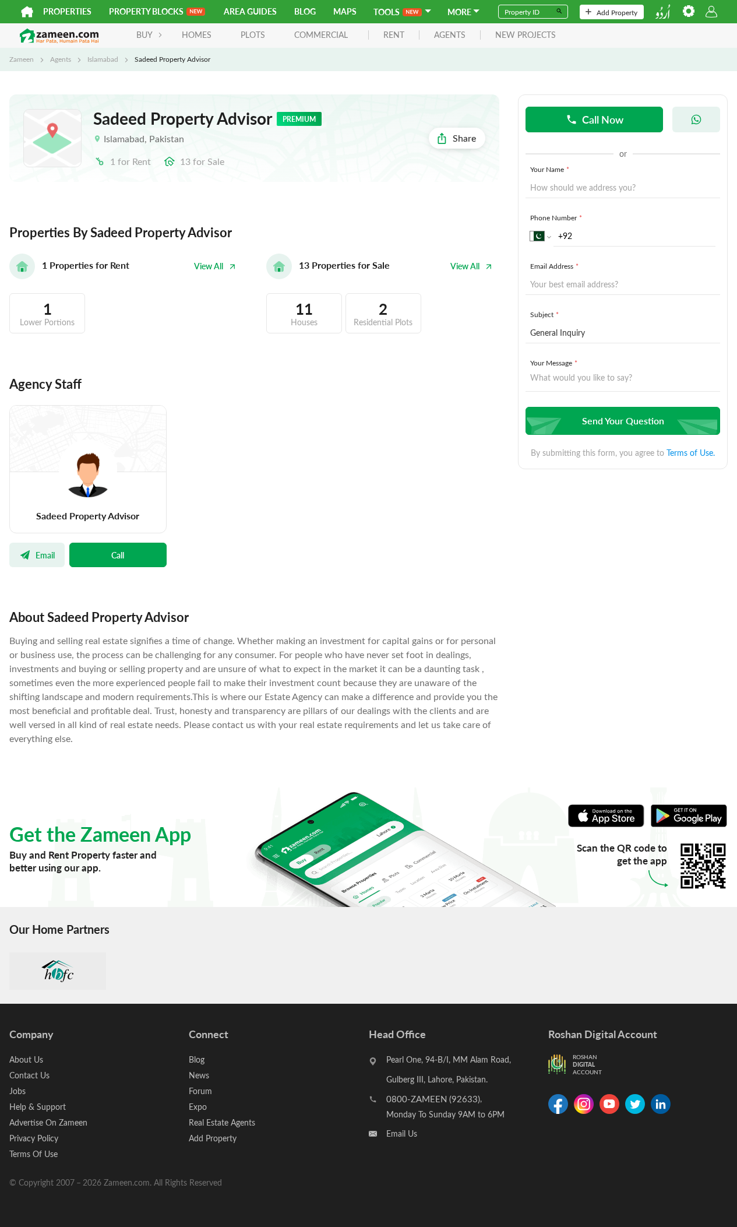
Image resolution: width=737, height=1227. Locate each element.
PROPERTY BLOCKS (146, 11)
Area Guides (250, 11)
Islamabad (102, 59)
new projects (525, 35)
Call (117, 555)
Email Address (554, 265)
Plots (253, 34)
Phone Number (556, 217)
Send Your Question (623, 420)
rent (393, 35)
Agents (60, 59)
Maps (345, 11)
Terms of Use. (691, 452)
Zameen (21, 59)
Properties (67, 11)
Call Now (602, 119)
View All (208, 266)
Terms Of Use (33, 1153)
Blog (305, 11)
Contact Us (29, 1075)
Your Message (553, 362)
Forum (200, 1090)
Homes (196, 34)
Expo (198, 1106)
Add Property (617, 12)
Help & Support (37, 1106)
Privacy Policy (33, 1138)
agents (450, 35)
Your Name (549, 169)
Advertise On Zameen (48, 1122)
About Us (26, 1059)
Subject (544, 314)
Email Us (401, 1133)
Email (45, 555)
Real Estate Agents (222, 1122)
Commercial (321, 34)
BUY (144, 34)
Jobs (17, 1090)
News (199, 1075)
